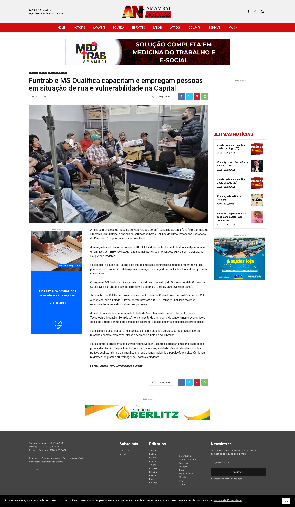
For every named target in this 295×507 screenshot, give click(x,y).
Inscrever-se (239, 472)
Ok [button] (286, 500)
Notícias (33, 73)
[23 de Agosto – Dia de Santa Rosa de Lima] (257, 166)
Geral (181, 470)
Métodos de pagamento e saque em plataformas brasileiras (231, 217)
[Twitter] (189, 96)
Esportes (153, 457)
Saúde (182, 484)
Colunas (153, 468)
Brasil (151, 479)
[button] (262, 11)
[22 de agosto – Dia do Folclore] (257, 200)
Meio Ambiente (186, 473)
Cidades (43, 73)
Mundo (182, 477)
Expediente (124, 450)
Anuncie (123, 454)
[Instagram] (255, 11)
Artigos (152, 464)
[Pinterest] (197, 96)
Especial (153, 472)
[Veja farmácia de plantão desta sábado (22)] (257, 183)
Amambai (153, 450)
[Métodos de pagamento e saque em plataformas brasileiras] (257, 217)
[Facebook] (248, 11)
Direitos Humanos (57, 73)
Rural (181, 480)
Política (152, 454)
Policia (152, 475)
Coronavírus (185, 456)
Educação (184, 466)
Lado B (152, 461)
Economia (183, 463)
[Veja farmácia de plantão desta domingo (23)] (257, 149)
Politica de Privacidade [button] (228, 500)
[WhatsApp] (204, 96)
